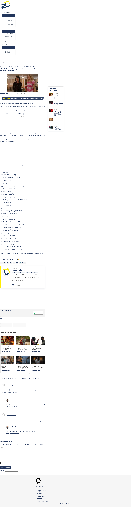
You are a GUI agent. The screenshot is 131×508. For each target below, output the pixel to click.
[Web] (12, 280)
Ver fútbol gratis (41, 98)
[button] (9, 12)
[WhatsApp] (1, 263)
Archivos (39, 499)
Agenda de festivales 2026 (33, 98)
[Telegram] (4, 263)
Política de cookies (41, 493)
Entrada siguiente (19, 324)
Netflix (2, 318)
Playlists (2, 93)
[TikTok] (22, 280)
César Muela (13, 399)
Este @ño (2, 470)
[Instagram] (18, 280)
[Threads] (11, 263)
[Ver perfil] (6, 275)
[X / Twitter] (8, 263)
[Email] (14, 280)
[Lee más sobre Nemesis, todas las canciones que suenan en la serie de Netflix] (38, 340)
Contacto (39, 495)
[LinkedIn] (17, 263)
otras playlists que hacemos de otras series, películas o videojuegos (27, 253)
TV (6, 93)
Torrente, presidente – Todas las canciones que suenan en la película (6, 348)
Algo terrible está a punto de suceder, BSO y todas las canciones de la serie (38, 368)
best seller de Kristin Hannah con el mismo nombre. (22, 103)
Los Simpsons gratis (24, 98)
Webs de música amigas (42, 501)
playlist (5, 139)
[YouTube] (20, 280)
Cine (3, 351)
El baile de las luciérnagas (25, 101)
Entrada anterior (6, 324)
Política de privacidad (42, 491)
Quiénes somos (40, 496)
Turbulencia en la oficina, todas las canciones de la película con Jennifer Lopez (23, 348)
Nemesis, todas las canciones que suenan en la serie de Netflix (37, 348)
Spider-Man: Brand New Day (15, 98)
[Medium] (70, 504)
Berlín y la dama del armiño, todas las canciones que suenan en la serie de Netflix (7, 368)
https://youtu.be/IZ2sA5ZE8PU (12, 433)
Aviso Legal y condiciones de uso (44, 490)
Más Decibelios (18, 270)
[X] (16, 280)
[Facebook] (14, 263)
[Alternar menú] (8, 15)
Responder (42, 395)
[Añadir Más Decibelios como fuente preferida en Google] (38, 313)
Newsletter (39, 498)
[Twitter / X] (62, 504)
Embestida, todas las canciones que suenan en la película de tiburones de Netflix (22, 368)
